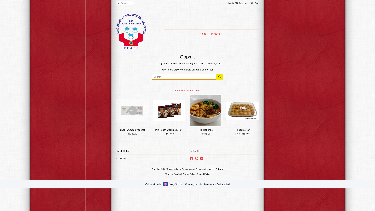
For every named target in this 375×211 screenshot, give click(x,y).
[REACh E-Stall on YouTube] (202, 158)
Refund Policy (203, 173)
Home (203, 33)
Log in (231, 3)
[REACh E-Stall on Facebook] (191, 158)
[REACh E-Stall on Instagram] (196, 158)
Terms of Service (173, 173)
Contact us (121, 158)
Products (216, 33)
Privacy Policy (189, 173)
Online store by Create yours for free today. (187, 184)
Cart (257, 3)
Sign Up (243, 3)
